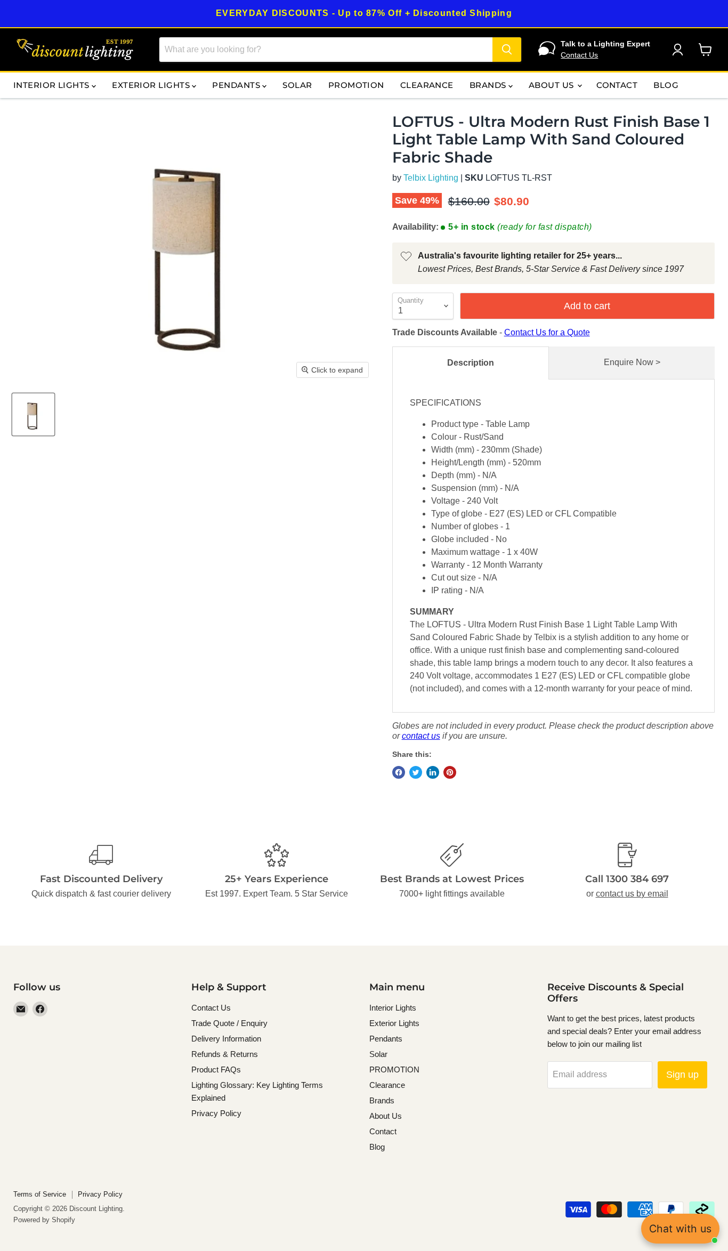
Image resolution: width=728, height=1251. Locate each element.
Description (470, 362)
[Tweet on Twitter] (415, 772)
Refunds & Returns (224, 1054)
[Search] (506, 49)
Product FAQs (216, 1069)
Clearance (427, 85)
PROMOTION (356, 85)
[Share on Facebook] (398, 772)
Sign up (682, 1074)
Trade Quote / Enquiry (229, 1023)
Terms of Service (39, 1194)
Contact (616, 85)
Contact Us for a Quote (547, 332)
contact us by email (632, 893)
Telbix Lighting (430, 177)
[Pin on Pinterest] (449, 772)
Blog (665, 85)
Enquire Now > (632, 362)
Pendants (237, 85)
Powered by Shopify (44, 1220)
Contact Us (579, 55)
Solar (297, 85)
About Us (552, 85)
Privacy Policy (216, 1113)
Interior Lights (52, 85)
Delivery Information (226, 1038)
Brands (489, 85)
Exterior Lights (152, 85)
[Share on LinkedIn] (432, 772)
